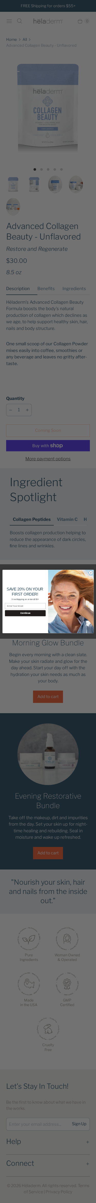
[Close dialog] (91, 573)
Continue (25, 613)
